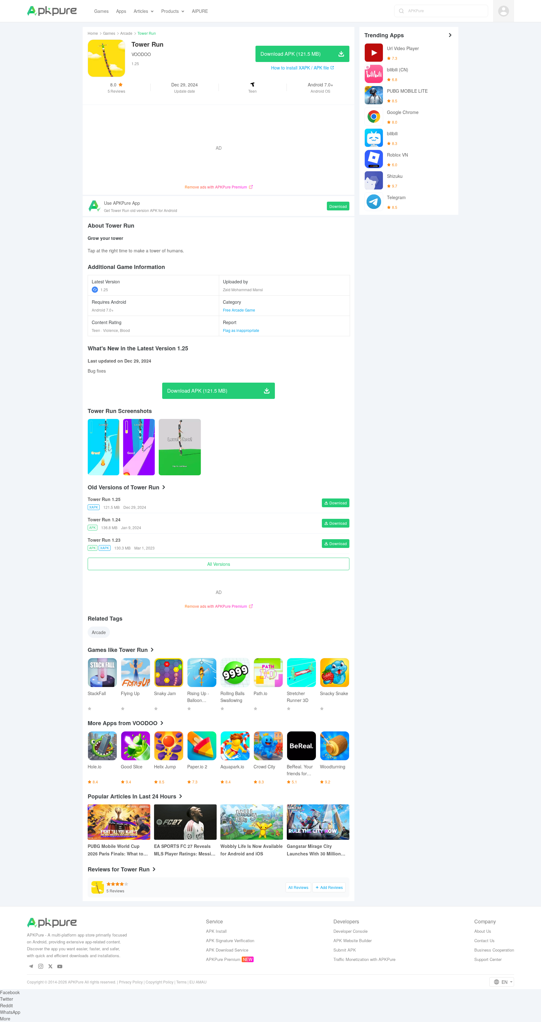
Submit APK (344, 950)
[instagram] (40, 967)
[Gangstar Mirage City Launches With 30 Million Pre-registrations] (318, 822)
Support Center (488, 959)
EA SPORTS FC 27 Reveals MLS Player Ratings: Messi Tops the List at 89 (182, 850)
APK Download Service (227, 950)
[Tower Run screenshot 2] (180, 447)
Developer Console (350, 931)
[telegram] (31, 967)
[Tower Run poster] (103, 447)
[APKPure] (52, 11)
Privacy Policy (131, 981)
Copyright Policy (159, 981)
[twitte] (50, 967)
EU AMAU (198, 981)
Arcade (126, 33)
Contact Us (484, 940)
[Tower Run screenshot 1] (139, 447)
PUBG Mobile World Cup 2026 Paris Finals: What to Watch (115, 850)
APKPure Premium (223, 959)
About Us (482, 931)
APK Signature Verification (230, 940)
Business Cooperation (494, 950)
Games (109, 33)
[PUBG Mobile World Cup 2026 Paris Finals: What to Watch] (119, 822)
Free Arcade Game (239, 309)
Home (93, 33)
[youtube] (60, 967)
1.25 (104, 289)
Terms (181, 981)
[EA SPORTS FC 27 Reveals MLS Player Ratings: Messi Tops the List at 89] (185, 822)
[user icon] (503, 11)
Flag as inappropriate (241, 330)
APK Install (216, 931)
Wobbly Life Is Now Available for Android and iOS (251, 850)
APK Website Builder (352, 940)
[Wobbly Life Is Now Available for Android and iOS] (251, 822)
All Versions (218, 564)
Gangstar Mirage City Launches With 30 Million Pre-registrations (314, 850)
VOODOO (141, 54)
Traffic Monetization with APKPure (364, 959)
